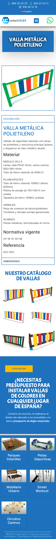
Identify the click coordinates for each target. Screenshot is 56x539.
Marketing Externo (42, 536)
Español (28, 11)
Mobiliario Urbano (14, 489)
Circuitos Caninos (13, 521)
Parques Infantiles (14, 457)
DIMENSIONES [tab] (11, 261)
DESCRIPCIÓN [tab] (11, 118)
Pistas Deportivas (42, 457)
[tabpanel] (28, 190)
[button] (36, 20)
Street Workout (42, 489)
